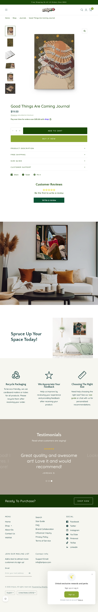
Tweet (27, 175)
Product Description (22, 148)
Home (7, 18)
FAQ (37, 525)
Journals (22, 18)
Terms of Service (43, 541)
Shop (14, 18)
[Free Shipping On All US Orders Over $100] (48, 2)
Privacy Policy (42, 537)
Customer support (21, 167)
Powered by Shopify (39, 587)
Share (16, 175)
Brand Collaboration (45, 529)
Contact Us (10, 533)
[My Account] (86, 10)
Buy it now (49, 139)
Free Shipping (18, 155)
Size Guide (16, 161)
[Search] (82, 10)
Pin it (39, 175)
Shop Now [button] (83, 501)
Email (7, 568)
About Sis (9, 530)
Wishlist (8, 537)
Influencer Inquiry (44, 533)
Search (39, 517)
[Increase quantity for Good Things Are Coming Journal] (20, 131)
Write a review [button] (49, 200)
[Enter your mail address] (29, 573)
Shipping (14, 115)
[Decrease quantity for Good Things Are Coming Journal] (13, 131)
